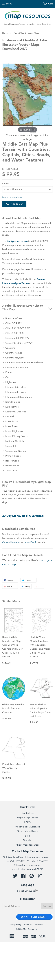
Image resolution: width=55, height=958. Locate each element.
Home (5, 33)
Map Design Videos (27, 817)
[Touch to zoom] (27, 98)
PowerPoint (30, 541)
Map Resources (30, 929)
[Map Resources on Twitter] (15, 876)
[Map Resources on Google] (40, 876)
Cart (50, 3)
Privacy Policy (15, 924)
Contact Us (27, 813)
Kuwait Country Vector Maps (26, 33)
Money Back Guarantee (27, 826)
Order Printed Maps (27, 831)
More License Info (12, 197)
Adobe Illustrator (11, 541)
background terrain (17, 241)
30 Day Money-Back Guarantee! (23, 515)
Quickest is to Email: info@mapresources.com (27, 857)
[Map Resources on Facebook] (23, 876)
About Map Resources (27, 844)
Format (5, 183)
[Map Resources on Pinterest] (31, 876)
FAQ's (27, 822)
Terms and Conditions (33, 924)
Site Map (27, 840)
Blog (27, 835)
